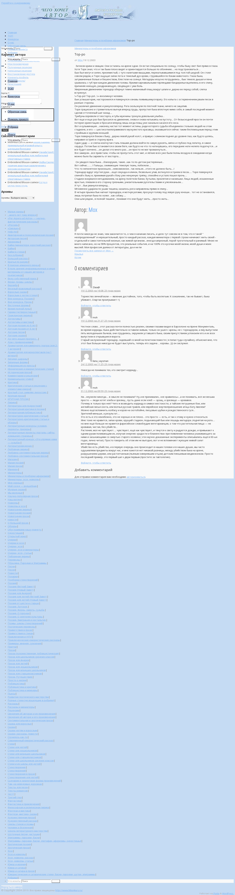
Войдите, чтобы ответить (96, 305)
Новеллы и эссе (17, 506)
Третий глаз (15, 797)
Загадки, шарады (17, 358)
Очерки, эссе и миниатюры (23, 549)
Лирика (12, 402)
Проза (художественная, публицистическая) (33, 653)
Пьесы (11, 693)
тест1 (11, 794)
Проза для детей (18, 663)
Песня (11, 569)
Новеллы (13, 502)
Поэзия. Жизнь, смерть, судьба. (26, 609)
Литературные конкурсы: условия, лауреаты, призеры (27, 427)
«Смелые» (13, 228)
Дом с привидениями (20, 342)
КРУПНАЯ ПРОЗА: (18, 399)
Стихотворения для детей (23, 777)
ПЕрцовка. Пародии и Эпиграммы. (27, 563)
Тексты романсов (18, 790)
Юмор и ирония (17, 864)
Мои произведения (18, 64)
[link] (11, 55)
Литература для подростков (24, 405)
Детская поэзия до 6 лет (22, 325)
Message (6, 103)
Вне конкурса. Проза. (20, 301)
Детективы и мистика (20, 322)
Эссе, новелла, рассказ (20, 857)
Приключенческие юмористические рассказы (34, 640)
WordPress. (228, 893)
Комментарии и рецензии (23, 375)
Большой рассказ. (18, 258)
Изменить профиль (18, 77)
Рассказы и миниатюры (21, 707)
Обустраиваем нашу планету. (25, 529)
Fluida (216, 893)
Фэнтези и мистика (19, 810)
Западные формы (18, 362)
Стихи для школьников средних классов (31, 760)
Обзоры (12, 526)
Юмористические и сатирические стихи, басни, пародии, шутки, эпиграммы (51, 874)
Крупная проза (16, 395)
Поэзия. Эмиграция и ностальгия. (27, 619)
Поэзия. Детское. (18, 606)
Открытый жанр (17, 536)
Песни (11, 566)
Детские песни (16, 332)
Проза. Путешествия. (20, 676)
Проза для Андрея (18, 660)
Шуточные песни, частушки (24, 834)
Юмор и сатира (16, 867)
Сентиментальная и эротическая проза (30, 720)
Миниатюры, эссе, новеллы (23, 479)
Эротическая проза (19, 847)
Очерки (12, 539)
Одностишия (15, 532)
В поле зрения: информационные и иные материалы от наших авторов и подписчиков (31, 272)
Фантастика (14, 800)
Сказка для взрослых (19, 723)
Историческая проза (19, 372)
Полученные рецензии (20, 67)
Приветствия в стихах (20, 633)
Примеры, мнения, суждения (24, 643)
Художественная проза (21, 817)
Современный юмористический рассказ (30, 740)
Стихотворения (17, 770)
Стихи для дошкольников (22, 750)
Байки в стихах (16, 251)
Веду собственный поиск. (22, 278)
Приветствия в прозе (20, 630)
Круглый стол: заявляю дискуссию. (27, 392)
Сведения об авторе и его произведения (31, 717)
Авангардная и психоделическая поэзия (31, 235)
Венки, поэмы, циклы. (20, 281)
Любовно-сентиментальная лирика (28, 452)
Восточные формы (18, 305)
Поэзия (12, 583)
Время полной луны (19, 308)
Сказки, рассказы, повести (23, 733)
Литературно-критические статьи (27, 415)
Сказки (11, 727)
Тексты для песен (18, 787)
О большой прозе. (18, 522)
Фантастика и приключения (23, 804)
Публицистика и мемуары (22, 690)
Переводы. (14, 559)
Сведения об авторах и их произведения (31, 713)
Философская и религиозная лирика (28, 807)
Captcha (6, 106)
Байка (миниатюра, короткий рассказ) (29, 245)
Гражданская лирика (19, 315)
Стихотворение (17, 767)
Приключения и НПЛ (20, 636)
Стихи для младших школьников (26, 753)
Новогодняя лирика (19, 509)
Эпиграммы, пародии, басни (24, 837)
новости (12, 519)
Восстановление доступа (21, 74)
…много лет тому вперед (22, 214)
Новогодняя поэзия (19, 512)
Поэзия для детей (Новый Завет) (27, 599)
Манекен (13, 469)
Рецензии (13, 710)
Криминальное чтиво (20, 378)
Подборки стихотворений (23, 579)
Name (5, 93)
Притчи (12, 646)
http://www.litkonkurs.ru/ (69, 890)
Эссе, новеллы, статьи (20, 860)
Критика (12, 382)
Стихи (11, 743)
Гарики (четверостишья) (22, 312)
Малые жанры (16, 211)
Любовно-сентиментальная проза (27, 455)
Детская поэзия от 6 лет (22, 328)
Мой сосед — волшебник (22, 486)
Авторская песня (17, 238)
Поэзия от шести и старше (23, 603)
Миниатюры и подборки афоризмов (105, 40)
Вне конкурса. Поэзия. (20, 298)
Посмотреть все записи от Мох (94, 250)
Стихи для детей (17, 747)
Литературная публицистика (24, 412)
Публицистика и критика (22, 686)
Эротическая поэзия (19, 844)
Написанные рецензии (20, 70)
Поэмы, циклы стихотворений (25, 623)
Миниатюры (15, 472)
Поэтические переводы (21, 626)
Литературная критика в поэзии (26, 409)
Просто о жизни (17, 680)
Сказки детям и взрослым (22, 730)
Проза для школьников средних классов (31, 656)
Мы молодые (15, 492)
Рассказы (13, 703)
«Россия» (13, 224)
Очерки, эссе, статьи (20, 553)
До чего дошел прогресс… (23, 338)
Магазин (12, 459)
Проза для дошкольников (23, 666)
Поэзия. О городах (18, 613)
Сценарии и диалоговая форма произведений (34, 780)
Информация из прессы (21, 365)
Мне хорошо (15, 482)
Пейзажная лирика (18, 556)
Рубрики (12, 877)
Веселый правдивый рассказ (24, 288)
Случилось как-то (17, 737)
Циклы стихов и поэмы (21, 824)
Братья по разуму (18, 261)
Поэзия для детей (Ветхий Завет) (27, 596)
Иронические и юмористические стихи (30, 368)
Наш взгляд (14, 499)
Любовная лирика (18, 449)
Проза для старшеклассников (25, 673)
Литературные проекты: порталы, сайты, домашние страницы (31, 434)
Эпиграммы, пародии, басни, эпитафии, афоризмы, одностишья (44, 840)
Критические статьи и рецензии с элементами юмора (27, 387)
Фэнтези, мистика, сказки (22, 814)
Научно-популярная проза (23, 496)
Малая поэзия (16, 462)
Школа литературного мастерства (27, 830)
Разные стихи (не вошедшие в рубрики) (31, 700)
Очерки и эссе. (16, 542)
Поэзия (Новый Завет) (21, 589)
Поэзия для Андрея (19, 593)
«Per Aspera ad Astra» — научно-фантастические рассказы (27, 220)
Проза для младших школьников (27, 670)
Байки (11, 248)
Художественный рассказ (22, 820)
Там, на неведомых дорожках (25, 783)
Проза (11, 650)
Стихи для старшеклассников (24, 757)
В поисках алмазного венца (23, 265)
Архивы (5, 197)
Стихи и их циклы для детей (24, 763)
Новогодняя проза (18, 516)
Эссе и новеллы (16, 854)
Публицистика (16, 683)
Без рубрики (15, 255)
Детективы (14, 318)
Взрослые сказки (17, 291)
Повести (13, 573)
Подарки (13, 576)
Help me (12, 231)
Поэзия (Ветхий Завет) (21, 586)
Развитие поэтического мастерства (28, 696)
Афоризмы (14, 241)
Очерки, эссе (15, 546)
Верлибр (13, 285)
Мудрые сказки (16, 489)
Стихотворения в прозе (21, 773)
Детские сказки (16, 335)
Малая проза (15, 466)
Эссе (10, 850)
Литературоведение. (20, 445)
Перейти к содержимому (15, 2)
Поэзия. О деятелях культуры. (25, 616)
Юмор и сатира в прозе (21, 871)
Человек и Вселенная (20, 827)
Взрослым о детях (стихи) (23, 295)
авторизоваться (136, 476)
